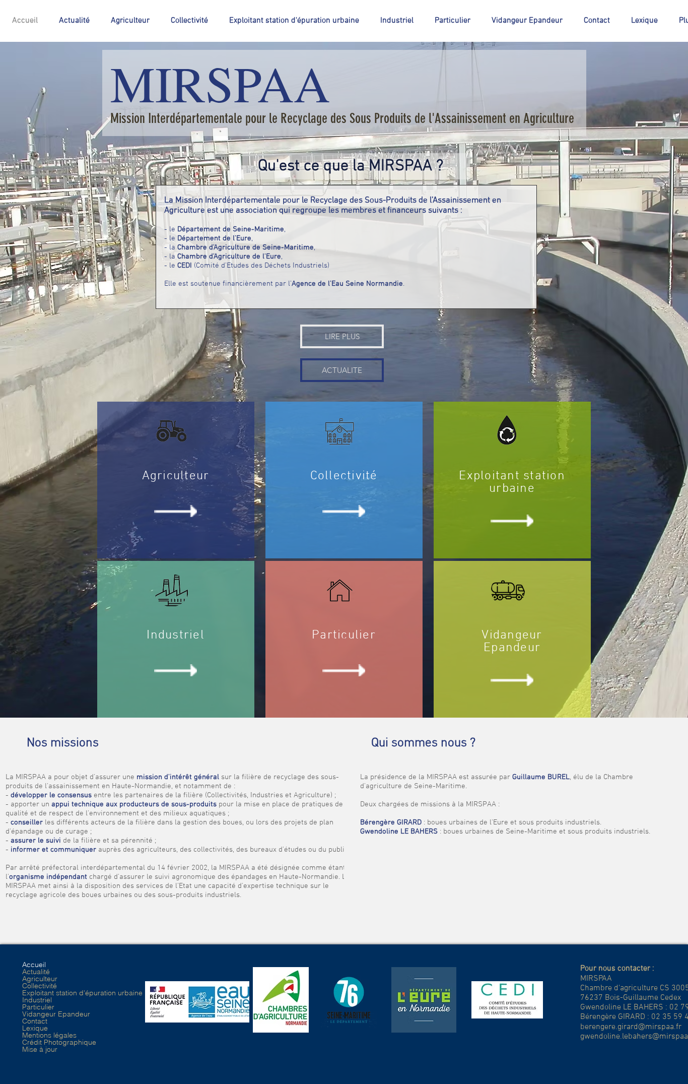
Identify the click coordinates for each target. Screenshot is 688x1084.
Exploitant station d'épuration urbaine (82, 992)
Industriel (37, 999)
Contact (34, 1021)
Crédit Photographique (59, 1042)
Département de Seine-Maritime (230, 229)
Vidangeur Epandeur (56, 1013)
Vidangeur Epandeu (511, 642)
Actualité (36, 971)
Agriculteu (173, 476)
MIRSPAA (220, 82)
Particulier (38, 1006)
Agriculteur (39, 978)
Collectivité (39, 985)
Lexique (35, 1028)
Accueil (34, 964)
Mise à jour (39, 1049)
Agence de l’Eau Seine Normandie (347, 283)
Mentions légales (49, 1035)
